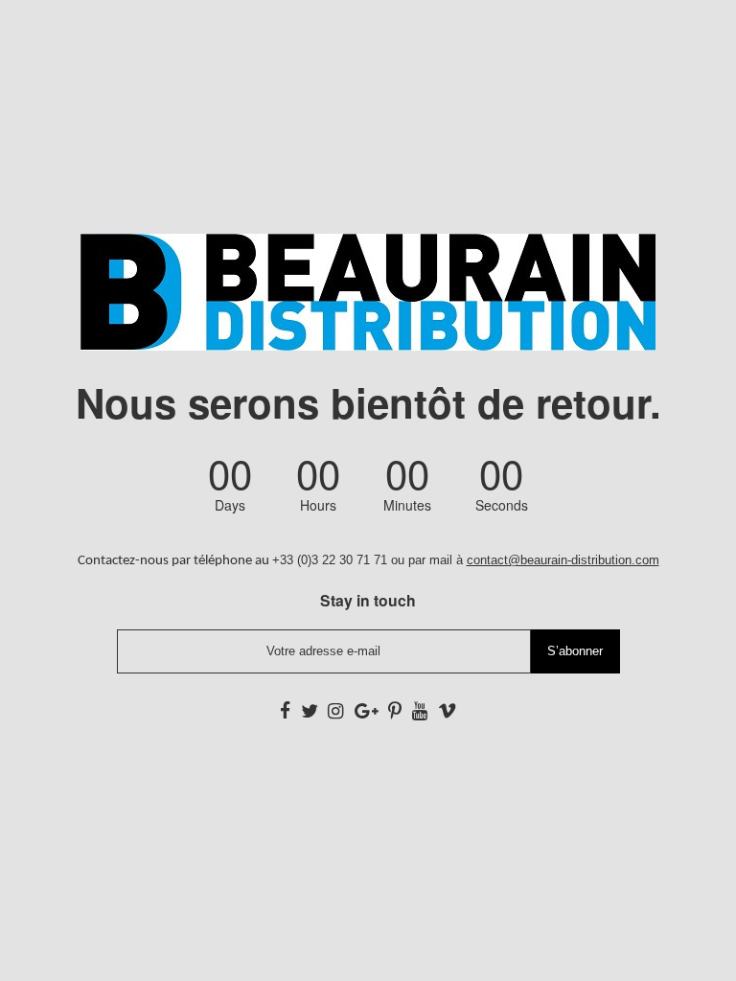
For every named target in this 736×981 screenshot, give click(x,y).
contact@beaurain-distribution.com (563, 560)
